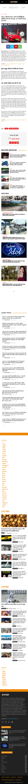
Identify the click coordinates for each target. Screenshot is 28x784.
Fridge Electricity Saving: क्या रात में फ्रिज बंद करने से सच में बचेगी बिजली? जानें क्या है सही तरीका (14, 347)
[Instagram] (13, 143)
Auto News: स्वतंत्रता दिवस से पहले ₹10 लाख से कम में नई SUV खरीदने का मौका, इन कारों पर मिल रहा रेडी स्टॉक (18, 179)
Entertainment (6, 259)
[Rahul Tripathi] (10, 139)
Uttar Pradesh (15, 541)
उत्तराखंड (5, 587)
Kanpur (3, 532)
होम (2, 14)
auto (6, 128)
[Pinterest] (16, 47)
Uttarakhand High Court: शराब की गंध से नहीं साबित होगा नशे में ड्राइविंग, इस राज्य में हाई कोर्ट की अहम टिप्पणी (19, 646)
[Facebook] (8, 47)
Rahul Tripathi (15, 139)
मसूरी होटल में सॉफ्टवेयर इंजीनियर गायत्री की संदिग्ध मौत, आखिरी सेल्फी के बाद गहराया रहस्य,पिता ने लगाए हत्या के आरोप (19, 656)
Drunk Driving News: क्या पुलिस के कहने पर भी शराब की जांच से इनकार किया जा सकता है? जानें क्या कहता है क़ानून (18, 156)
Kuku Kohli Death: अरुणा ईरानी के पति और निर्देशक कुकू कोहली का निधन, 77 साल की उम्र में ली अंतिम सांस (13, 369)
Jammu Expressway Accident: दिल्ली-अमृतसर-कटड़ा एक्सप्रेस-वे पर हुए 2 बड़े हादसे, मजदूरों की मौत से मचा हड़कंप (14, 238)
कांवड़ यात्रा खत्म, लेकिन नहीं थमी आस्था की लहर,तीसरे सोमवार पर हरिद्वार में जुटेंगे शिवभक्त (20, 613)
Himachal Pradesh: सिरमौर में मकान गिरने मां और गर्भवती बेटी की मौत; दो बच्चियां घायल (20, 630)
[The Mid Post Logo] (14, 2)
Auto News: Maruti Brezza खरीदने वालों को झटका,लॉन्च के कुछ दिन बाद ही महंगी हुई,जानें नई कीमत (18, 171)
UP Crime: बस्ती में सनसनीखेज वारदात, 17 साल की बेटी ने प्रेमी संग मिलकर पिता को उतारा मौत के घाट (13, 376)
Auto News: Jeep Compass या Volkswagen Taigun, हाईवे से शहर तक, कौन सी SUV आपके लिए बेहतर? (17, 187)
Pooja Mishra (7, 319)
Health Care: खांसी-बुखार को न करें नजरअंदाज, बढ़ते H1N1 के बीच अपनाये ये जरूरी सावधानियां (13, 362)
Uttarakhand (4, 608)
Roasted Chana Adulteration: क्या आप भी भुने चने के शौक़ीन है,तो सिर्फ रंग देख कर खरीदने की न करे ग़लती (14, 355)
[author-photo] (3, 320)
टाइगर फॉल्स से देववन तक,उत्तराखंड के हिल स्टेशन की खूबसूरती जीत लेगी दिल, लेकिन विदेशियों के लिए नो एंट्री (19, 638)
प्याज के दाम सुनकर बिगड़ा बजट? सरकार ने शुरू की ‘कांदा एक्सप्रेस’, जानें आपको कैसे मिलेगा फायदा (13, 398)
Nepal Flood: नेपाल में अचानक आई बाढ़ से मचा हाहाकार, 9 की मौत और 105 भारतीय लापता (14, 214)
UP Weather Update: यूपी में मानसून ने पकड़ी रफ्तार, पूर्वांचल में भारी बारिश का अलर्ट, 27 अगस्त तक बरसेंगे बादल (13, 384)
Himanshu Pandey (8, 394)
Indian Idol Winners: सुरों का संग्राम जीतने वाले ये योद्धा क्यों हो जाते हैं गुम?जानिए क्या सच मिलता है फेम (14, 261)
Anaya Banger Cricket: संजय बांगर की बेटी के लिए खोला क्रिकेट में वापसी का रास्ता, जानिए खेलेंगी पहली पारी (14, 284)
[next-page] (4, 425)
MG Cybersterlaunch (14, 128)
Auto (5, 14)
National (5, 236)
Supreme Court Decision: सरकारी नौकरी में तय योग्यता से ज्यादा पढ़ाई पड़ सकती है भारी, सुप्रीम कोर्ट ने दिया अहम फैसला (14, 406)
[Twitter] (12, 47)
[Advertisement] (14, 300)
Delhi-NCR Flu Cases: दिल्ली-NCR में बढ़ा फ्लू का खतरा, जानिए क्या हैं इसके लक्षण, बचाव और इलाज (14, 413)
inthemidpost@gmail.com (12, 718)
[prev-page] (2, 425)
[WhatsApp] (20, 47)
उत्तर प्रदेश (5, 511)
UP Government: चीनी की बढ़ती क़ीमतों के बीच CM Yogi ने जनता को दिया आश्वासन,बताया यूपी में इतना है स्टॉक (20, 574)
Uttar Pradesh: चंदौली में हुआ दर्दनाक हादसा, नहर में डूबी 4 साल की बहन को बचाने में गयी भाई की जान (14, 420)
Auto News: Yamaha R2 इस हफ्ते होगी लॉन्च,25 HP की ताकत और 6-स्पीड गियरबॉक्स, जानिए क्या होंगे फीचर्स (18, 164)
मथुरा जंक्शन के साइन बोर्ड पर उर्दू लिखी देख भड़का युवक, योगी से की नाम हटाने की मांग (13, 391)
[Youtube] (18, 143)
